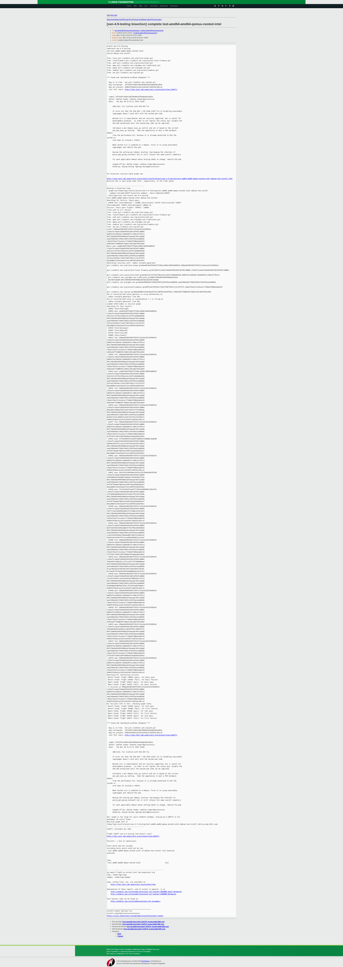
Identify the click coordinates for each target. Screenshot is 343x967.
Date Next (118, 19)
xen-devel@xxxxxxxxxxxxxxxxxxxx (127, 30)
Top (108, 15)
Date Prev (110, 19)
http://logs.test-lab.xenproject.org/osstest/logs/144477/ (151, 89)
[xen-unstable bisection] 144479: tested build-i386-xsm (143, 924)
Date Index (147, 19)
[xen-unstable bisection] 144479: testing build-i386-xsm (143, 922)
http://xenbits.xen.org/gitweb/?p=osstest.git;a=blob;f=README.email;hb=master (146, 892)
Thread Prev (127, 19)
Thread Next (137, 19)
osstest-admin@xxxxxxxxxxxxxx (151, 30)
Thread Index (156, 19)
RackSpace (145, 961)
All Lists (114, 15)
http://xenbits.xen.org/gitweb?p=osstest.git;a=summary (135, 901)
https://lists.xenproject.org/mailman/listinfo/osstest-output (135, 916)
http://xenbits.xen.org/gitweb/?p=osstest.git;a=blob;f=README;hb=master (143, 894)
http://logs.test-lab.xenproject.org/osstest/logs (133, 884)
